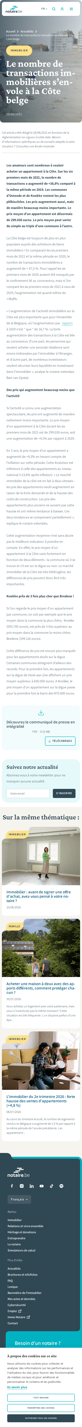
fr (43, 8)
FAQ (10, 1280)
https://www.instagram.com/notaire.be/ (22, 1186)
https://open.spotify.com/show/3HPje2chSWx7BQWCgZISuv (61, 1186)
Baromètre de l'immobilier (25, 1293)
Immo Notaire (16, 1317)
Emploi (12, 1311)
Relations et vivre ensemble (25, 1226)
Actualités (27, 31)
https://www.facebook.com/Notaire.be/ (12, 1186)
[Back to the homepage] (14, 9)
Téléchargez (62, 741)
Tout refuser (41, 1397)
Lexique (13, 1287)
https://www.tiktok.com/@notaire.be (51, 1186)
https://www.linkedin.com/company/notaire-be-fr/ (32, 1186)
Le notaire (14, 1244)
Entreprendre (16, 1238)
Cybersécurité (17, 1305)
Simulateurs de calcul (21, 1250)
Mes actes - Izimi (62, 9)
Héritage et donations (22, 1232)
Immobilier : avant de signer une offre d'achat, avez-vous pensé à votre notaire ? (38, 896)
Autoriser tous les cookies (41, 1418)
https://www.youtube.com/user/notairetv (42, 1186)
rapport (67, 323)
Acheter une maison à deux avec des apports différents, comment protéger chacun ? (41, 988)
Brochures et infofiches (23, 1274)
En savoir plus (17, 1387)
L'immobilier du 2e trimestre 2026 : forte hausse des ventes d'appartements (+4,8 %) (40, 1100)
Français (17, 1199)
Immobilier (15, 1220)
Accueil (10, 31)
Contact (13, 1323)
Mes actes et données (21, 1299)
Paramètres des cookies (41, 1408)
